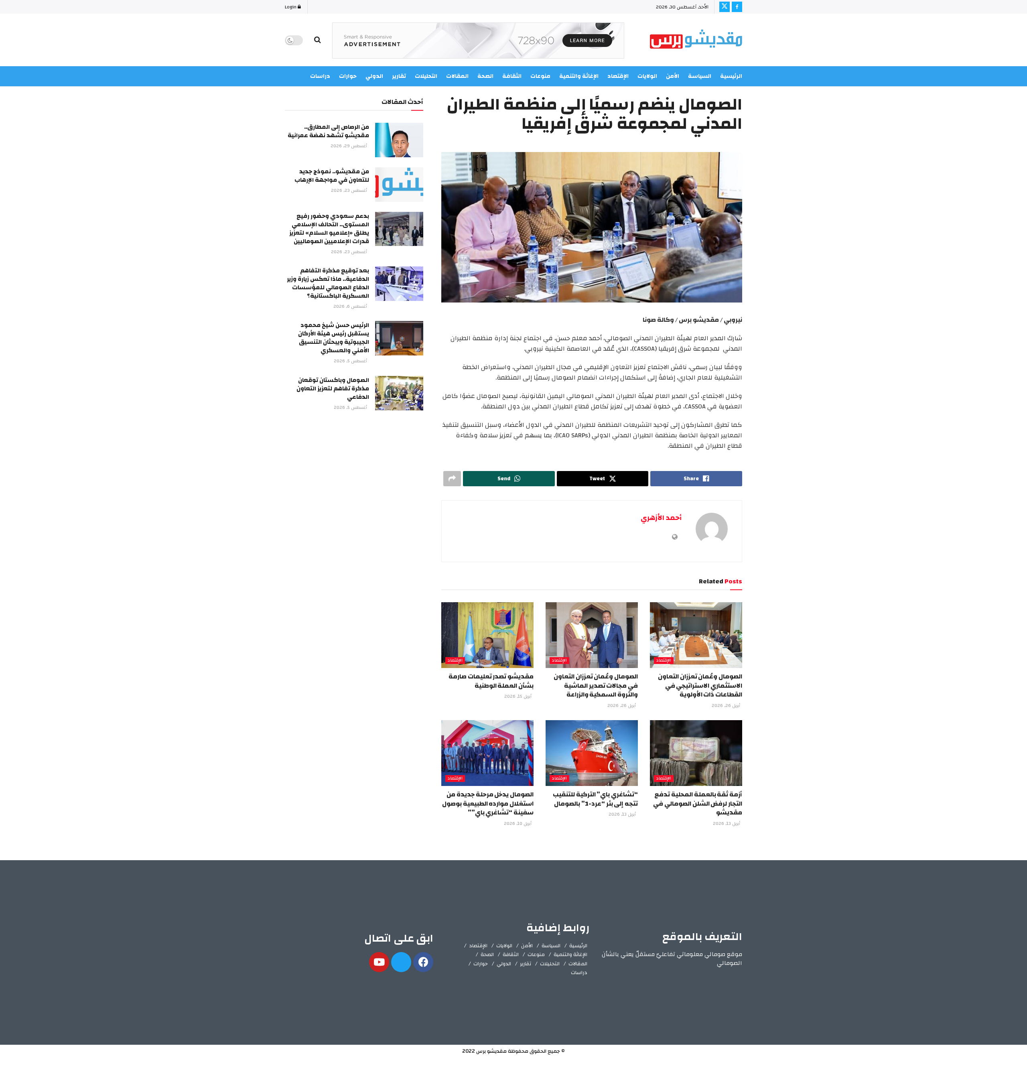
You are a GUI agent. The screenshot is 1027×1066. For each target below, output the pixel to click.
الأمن (672, 76)
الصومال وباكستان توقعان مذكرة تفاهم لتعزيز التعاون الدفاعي (332, 388)
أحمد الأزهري (661, 517)
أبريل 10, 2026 (518, 824)
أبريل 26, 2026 (726, 706)
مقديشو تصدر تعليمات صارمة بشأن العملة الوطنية (491, 680)
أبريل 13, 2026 (727, 824)
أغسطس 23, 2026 (349, 191)
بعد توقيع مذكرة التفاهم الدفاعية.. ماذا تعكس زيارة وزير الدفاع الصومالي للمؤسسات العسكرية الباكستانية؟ (328, 283)
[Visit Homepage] (696, 40)
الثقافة (511, 954)
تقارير (525, 964)
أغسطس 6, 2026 (350, 307)
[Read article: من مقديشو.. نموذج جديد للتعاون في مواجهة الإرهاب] (399, 184)
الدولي (504, 964)
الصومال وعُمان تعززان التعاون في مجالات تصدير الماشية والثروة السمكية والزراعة (596, 685)
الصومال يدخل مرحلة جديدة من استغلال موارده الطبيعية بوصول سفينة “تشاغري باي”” (488, 803)
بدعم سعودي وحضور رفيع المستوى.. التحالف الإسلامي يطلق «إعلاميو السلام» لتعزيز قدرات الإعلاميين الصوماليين (329, 229)
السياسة (699, 76)
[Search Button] (317, 40)
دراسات (579, 972)
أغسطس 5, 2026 (351, 361)
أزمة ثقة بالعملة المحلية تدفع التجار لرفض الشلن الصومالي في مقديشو (697, 803)
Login (291, 6)
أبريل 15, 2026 (518, 696)
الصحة (487, 954)
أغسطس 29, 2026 (349, 146)
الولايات (647, 76)
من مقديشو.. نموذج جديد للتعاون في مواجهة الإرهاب (331, 175)
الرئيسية (731, 76)
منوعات (536, 954)
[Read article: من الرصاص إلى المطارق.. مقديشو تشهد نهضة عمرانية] (399, 140)
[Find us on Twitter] (724, 7)
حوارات (480, 964)
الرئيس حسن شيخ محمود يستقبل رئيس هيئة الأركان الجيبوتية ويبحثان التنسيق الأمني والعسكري (333, 338)
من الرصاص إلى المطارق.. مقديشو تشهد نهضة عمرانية (328, 131)
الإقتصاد (663, 660)
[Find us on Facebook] (737, 7)
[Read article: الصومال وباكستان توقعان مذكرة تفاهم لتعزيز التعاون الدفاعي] (399, 393)
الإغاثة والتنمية (570, 954)
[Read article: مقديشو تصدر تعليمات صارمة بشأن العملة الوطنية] (487, 635)
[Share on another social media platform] (452, 478)
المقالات (577, 964)
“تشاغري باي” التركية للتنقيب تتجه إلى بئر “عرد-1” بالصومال (595, 798)
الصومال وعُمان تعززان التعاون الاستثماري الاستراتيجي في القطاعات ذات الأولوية (700, 685)
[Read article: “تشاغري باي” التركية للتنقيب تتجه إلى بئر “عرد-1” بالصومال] (592, 753)
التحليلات (550, 964)
